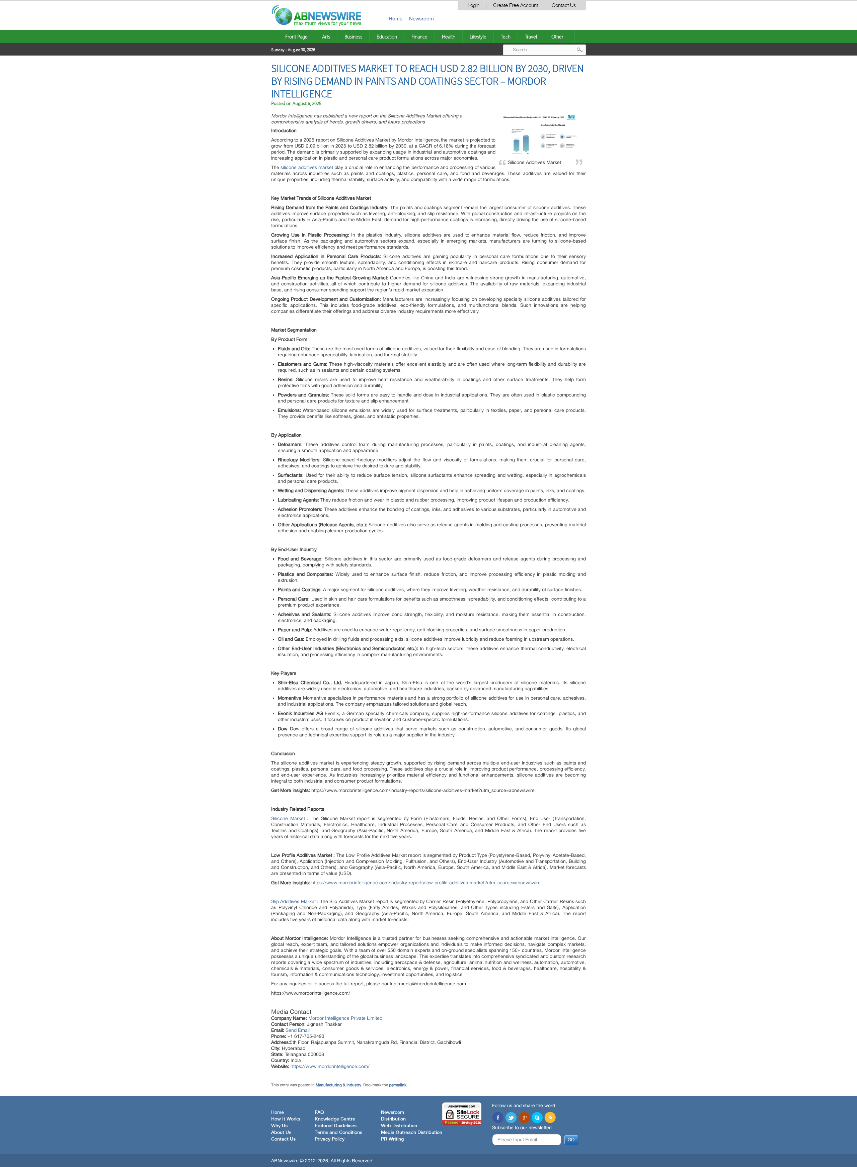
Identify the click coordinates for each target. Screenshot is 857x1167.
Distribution (393, 1119)
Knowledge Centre (335, 1119)
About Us (281, 1132)
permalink (397, 1085)
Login (473, 5)
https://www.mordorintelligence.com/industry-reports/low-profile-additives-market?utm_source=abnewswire (426, 882)
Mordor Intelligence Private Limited (345, 1018)
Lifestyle (478, 36)
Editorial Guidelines (336, 1126)
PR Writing (392, 1139)
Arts (326, 36)
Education (387, 36)
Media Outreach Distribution (411, 1132)
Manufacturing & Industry (338, 1085)
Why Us (279, 1126)
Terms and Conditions (338, 1132)
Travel (531, 36)
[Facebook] (497, 1118)
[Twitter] (511, 1118)
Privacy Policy (329, 1139)
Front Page (296, 36)
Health (448, 36)
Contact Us (564, 5)
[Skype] (537, 1118)
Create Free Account (515, 5)
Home (395, 18)
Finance (419, 36)
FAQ (319, 1112)
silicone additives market (307, 167)
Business (353, 36)
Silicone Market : (289, 818)
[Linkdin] (524, 1118)
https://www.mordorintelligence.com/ (330, 1066)
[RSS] (550, 1118)
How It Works (285, 1119)
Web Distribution (399, 1126)
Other (557, 36)
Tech (506, 36)
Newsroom (421, 18)
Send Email (298, 1030)
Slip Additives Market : (294, 901)
